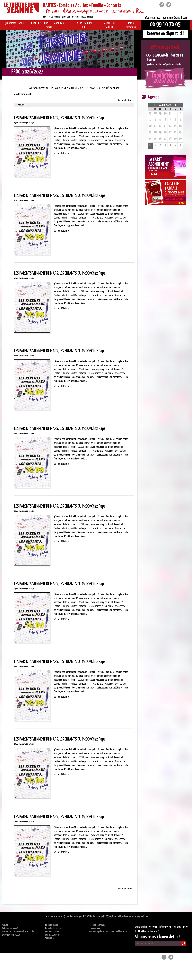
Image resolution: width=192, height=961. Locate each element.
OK (183, 944)
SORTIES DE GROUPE (52, 935)
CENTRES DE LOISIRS (52, 931)
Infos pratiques (95, 928)
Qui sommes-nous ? (10, 928)
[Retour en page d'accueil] (21, 8)
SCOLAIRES (49, 938)
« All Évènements (23, 94)
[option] (165, 59)
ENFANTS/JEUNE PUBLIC (11, 935)
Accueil (5, 925)
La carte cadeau (51, 925)
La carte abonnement (54, 928)
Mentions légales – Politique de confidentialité (108, 931)
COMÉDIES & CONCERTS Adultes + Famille (18, 931)
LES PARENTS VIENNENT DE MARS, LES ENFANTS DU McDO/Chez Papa (60, 118)
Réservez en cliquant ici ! (165, 33)
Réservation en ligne (97, 925)
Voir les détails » (61, 153)
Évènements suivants (126, 100)
